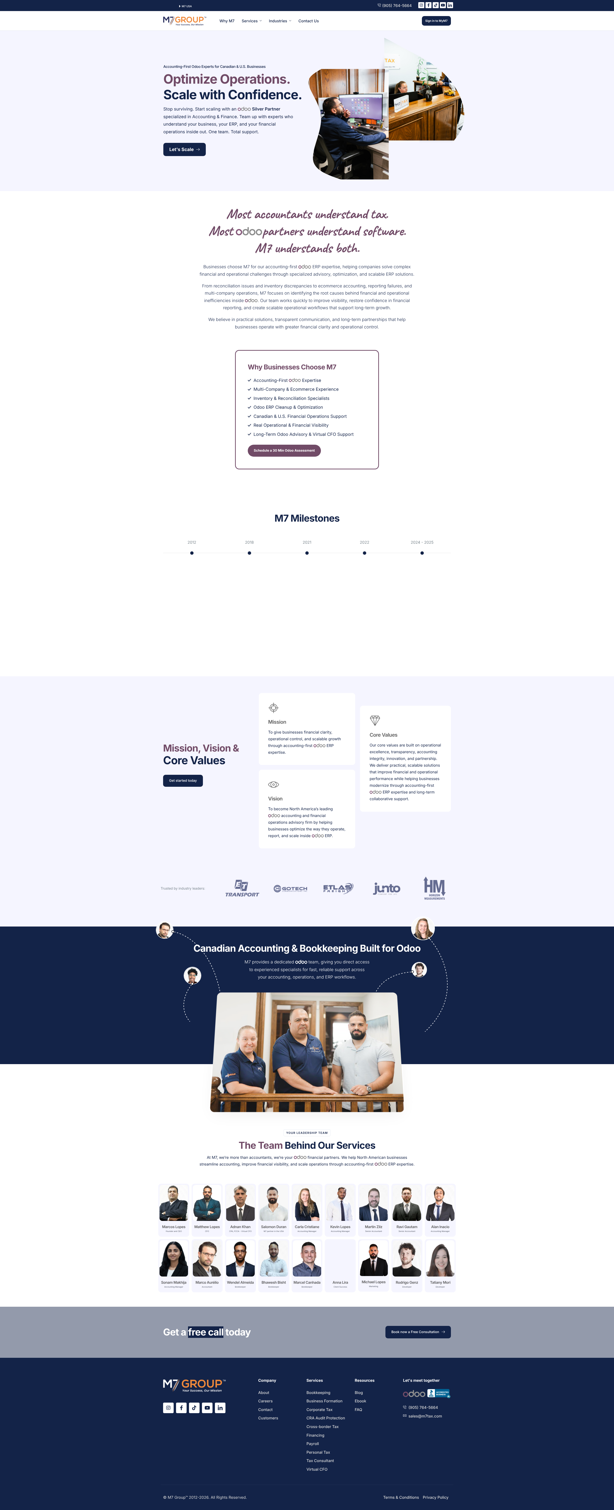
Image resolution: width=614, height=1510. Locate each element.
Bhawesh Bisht (273, 1282)
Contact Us (308, 21)
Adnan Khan (240, 1226)
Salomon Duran (273, 1226)
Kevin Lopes (340, 1226)
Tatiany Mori (440, 1282)
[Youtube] (443, 5)
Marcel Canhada (307, 1282)
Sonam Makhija (173, 1282)
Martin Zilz (374, 1226)
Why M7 (227, 21)
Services (250, 21)
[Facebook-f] (428, 5)
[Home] (184, 21)
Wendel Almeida (240, 1282)
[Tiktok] (436, 5)
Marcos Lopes (173, 1226)
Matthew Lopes (207, 1226)
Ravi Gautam (406, 1226)
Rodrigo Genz (407, 1282)
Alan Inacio (440, 1226)
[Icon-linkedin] (450, 5)
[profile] (173, 1222)
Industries (278, 21)
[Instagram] (421, 5)
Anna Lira (340, 1282)
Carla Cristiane (307, 1226)
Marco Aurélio (206, 1282)
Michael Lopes (374, 1282)
